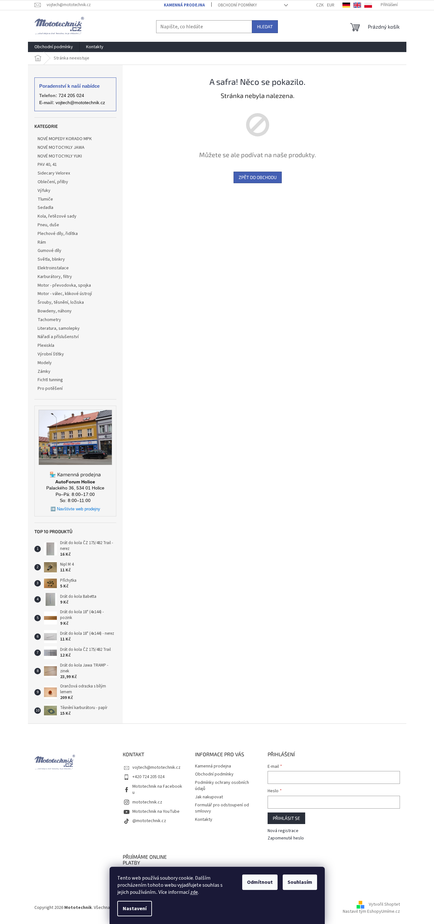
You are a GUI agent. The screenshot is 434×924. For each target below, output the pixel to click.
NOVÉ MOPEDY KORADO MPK (65, 139)
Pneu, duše (48, 225)
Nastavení (134, 908)
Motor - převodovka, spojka (64, 285)
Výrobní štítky (51, 354)
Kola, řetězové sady (57, 216)
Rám (42, 242)
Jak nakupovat (209, 797)
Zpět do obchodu (258, 177)
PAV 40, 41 (47, 164)
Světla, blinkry (51, 259)
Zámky (44, 371)
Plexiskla (46, 345)
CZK (320, 5)
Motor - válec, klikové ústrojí (65, 294)
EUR (330, 5)
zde (194, 892)
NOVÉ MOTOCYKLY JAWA (61, 147)
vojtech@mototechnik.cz (80, 102)
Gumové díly (49, 250)
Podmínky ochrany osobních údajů (222, 785)
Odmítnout (260, 882)
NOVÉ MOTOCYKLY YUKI (60, 156)
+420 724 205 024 (148, 777)
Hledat (265, 26)
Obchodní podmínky (237, 5)
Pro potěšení (50, 388)
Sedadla (45, 207)
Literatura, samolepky (59, 328)
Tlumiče (45, 199)
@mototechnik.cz (149, 821)
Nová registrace (283, 831)
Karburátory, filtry (55, 277)
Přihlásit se (286, 818)
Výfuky (44, 190)
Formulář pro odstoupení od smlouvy (222, 808)
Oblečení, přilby (53, 182)
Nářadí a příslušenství (58, 337)
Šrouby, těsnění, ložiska (61, 302)
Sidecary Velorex (54, 173)
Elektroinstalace (53, 268)
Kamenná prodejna (184, 5)
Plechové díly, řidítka (58, 233)
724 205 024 (71, 95)
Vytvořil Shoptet (384, 904)
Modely (45, 363)
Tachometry (49, 320)
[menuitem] (53, 47)
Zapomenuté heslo (286, 838)
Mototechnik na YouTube (156, 811)
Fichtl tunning (50, 380)
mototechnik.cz (147, 802)
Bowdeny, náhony (55, 311)
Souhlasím (300, 882)
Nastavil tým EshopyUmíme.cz (371, 911)
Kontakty (203, 819)
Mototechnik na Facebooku (157, 789)
